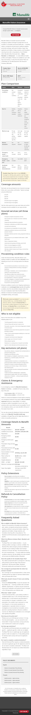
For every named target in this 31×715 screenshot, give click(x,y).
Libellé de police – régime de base (11, 678)
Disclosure (15, 703)
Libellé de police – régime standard (12, 680)
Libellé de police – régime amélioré (12, 682)
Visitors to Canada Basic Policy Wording (13, 668)
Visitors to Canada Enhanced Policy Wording (14, 672)
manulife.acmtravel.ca (11, 418)
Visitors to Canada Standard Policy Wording (13, 670)
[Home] (15, 4)
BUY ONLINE (15, 35)
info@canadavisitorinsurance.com (15, 706)
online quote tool (10, 205)
